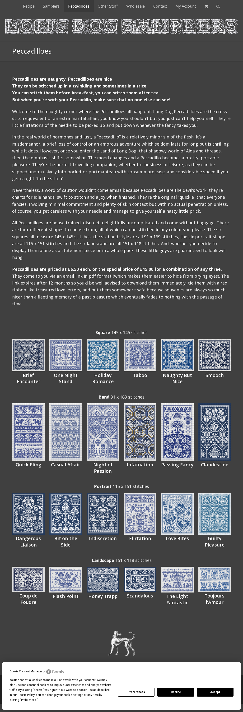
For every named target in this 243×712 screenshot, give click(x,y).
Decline (176, 692)
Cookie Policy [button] (26, 695)
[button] (206, 6)
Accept (215, 692)
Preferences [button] (28, 700)
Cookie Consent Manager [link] (25, 671)
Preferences (136, 692)
